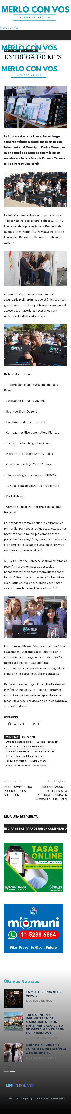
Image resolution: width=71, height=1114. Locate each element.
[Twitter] (7, 84)
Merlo (9, 755)
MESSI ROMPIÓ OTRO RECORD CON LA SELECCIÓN (18, 791)
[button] (6, 35)
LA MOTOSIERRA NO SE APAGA (44, 993)
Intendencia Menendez (18, 751)
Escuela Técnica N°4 (48, 741)
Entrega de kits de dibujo (19, 741)
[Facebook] (1, 84)
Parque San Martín (16, 760)
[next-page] (12, 1069)
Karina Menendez (44, 751)
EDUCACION (28, 737)
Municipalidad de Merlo (29, 755)
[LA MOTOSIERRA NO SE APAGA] (13, 998)
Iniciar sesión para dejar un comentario (35, 828)
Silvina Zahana (38, 760)
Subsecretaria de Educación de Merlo (26, 765)
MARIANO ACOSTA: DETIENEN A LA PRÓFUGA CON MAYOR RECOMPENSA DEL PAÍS (51, 793)
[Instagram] (4, 84)
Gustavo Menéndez (33, 746)
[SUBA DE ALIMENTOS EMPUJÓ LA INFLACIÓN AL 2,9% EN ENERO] (13, 1052)
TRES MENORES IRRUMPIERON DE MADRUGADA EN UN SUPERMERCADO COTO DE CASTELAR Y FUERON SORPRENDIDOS (45, 1023)
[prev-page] (6, 1069)
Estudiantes (12, 746)
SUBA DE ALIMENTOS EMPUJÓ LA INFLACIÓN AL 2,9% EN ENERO (46, 1048)
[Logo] (29, 59)
